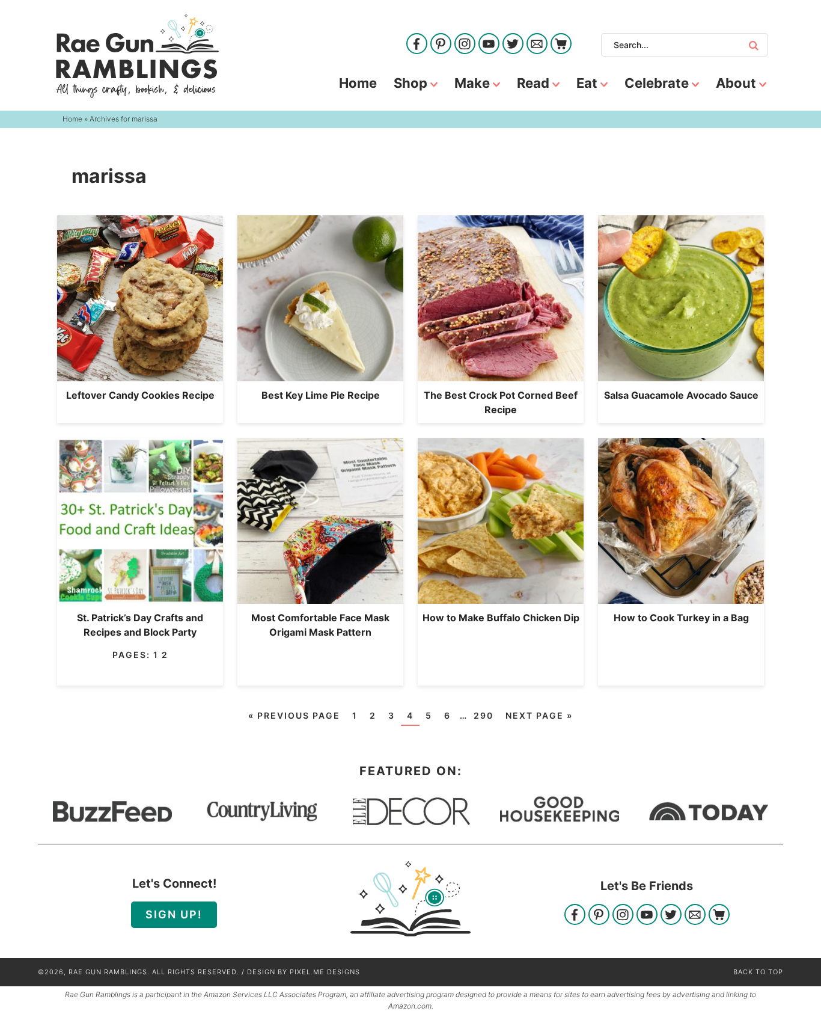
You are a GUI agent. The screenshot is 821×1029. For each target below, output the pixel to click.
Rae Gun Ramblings (137, 56)
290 (483, 715)
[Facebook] (416, 44)
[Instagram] (465, 44)
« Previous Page (294, 715)
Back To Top (758, 972)
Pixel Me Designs (325, 972)
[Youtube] (489, 44)
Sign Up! (174, 914)
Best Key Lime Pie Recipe (320, 395)
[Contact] (537, 44)
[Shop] (561, 44)
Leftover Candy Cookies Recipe (140, 395)
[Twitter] (513, 44)
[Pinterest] (441, 44)
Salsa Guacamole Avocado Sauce (681, 395)
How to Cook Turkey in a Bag (681, 618)
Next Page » (539, 715)
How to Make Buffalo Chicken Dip (501, 618)
